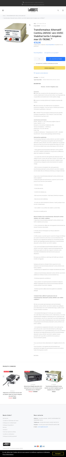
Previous (3, 376)
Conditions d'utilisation (8, 434)
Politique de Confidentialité (9, 423)
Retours (5, 427)
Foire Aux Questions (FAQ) (9, 432)
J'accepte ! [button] (58, 453)
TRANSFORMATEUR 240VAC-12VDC (51, 80)
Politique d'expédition (8, 425)
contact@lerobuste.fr (42, 427)
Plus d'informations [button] (8, 454)
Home (4, 16)
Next (62, 376)
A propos (5, 430)
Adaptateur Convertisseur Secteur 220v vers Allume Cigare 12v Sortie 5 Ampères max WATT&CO (12, 394)
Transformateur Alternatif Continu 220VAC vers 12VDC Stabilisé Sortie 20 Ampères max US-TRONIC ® (54, 388)
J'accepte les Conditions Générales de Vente (47, 63)
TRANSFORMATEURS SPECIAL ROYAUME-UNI (16, 16)
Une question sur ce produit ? (51, 53)
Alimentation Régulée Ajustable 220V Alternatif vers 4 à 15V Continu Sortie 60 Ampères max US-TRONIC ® (33, 388)
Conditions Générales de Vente (10, 421)
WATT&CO (12, 391)
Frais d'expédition (50, 45)
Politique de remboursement (10, 436)
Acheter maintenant (49, 68)
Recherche (5, 418)
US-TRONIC (42, 77)
